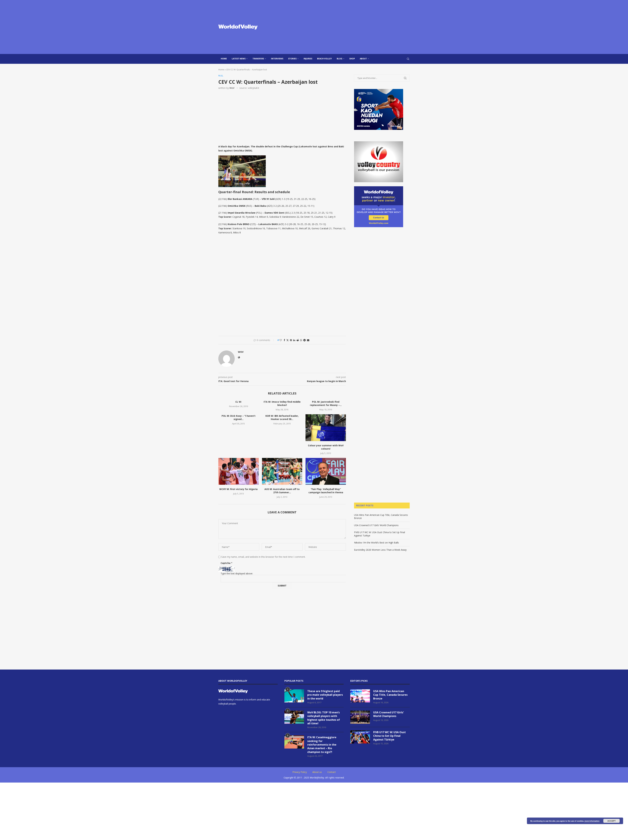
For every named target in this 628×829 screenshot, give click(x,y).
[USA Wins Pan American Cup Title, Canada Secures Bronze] (360, 695)
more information (592, 821)
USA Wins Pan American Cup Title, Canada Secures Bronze (390, 694)
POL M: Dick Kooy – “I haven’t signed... (238, 417)
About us (317, 772)
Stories (292, 58)
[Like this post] (280, 340)
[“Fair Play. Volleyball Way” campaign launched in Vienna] (325, 471)
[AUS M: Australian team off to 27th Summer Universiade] (282, 471)
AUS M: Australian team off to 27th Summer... (282, 491)
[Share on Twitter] (287, 340)
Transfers (258, 58)
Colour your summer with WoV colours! (326, 447)
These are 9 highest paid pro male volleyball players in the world (325, 694)
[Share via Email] (308, 340)
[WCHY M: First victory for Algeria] (238, 471)
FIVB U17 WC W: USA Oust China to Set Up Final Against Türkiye (389, 735)
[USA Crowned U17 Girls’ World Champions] (360, 717)
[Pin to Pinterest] (291, 340)
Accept (611, 820)
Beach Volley (324, 58)
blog (339, 58)
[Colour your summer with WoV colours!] (325, 427)
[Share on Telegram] (304, 340)
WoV (231, 87)
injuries (308, 58)
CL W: (238, 401)
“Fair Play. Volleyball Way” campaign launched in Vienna (325, 491)
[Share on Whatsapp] (301, 340)
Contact (331, 772)
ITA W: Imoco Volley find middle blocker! (282, 403)
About (363, 58)
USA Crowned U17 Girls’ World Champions (376, 525)
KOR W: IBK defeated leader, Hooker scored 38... (282, 417)
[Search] (408, 59)
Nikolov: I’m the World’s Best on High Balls (376, 542)
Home (224, 58)
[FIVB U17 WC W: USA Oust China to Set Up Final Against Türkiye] (360, 736)
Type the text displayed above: (237, 573)
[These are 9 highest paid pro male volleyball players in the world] (294, 695)
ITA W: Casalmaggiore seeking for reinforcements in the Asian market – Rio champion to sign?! (321, 744)
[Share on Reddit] (298, 340)
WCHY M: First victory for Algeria (238, 489)
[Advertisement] (347, 27)
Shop (352, 58)
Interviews (277, 58)
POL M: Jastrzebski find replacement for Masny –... (326, 403)
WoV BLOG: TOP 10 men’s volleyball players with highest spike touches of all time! (323, 718)
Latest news (238, 58)
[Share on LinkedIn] (294, 340)
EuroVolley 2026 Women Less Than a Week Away (380, 549)
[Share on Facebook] (284, 340)
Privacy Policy (299, 772)
